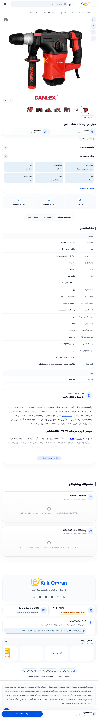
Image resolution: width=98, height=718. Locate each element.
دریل (72, 12)
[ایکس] (58, 597)
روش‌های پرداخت (46, 670)
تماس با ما (59, 676)
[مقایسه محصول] (93, 32)
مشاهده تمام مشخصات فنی (84, 189)
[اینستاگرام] (64, 597)
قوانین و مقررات (33, 676)
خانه (94, 12)
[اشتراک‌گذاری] (93, 38)
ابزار (88, 12)
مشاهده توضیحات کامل (50, 458)
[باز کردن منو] (93, 4)
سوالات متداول (47, 676)
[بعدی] (7, 653)
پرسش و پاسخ (32, 217)
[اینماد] (81, 653)
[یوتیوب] (45, 597)
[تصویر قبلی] (10, 101)
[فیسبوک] (39, 597)
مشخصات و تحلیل (64, 217)
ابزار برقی (81, 12)
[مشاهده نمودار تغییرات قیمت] (93, 19)
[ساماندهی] (56, 653)
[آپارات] (33, 597)
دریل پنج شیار (62, 12)
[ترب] (31, 653)
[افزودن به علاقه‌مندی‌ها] (93, 26)
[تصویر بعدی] (6, 101)
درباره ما (68, 676)
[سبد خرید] (5, 4)
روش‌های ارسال (66, 670)
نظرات (48, 217)
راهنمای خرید (28, 670)
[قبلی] (91, 653)
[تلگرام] (52, 597)
